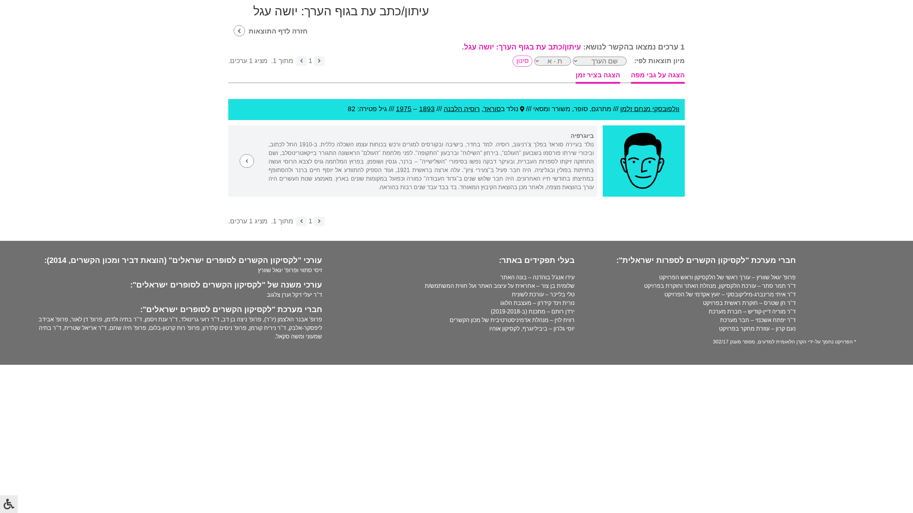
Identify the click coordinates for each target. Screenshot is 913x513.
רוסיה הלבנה (462, 109)
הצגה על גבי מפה (658, 75)
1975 (404, 109)
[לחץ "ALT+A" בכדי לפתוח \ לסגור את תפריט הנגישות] (9, 504)
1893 (427, 109)
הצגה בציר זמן (598, 75)
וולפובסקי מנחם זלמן (649, 109)
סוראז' (492, 109)
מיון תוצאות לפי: (659, 60)
